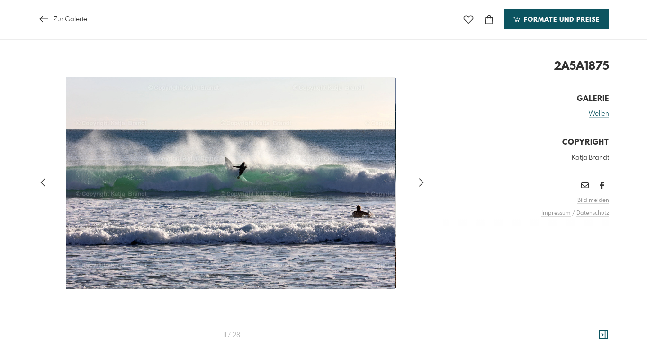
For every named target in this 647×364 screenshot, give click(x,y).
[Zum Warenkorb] (489, 19)
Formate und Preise (560, 20)
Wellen (599, 113)
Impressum (556, 213)
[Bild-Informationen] (603, 335)
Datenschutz (592, 213)
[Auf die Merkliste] (468, 19)
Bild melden (593, 200)
